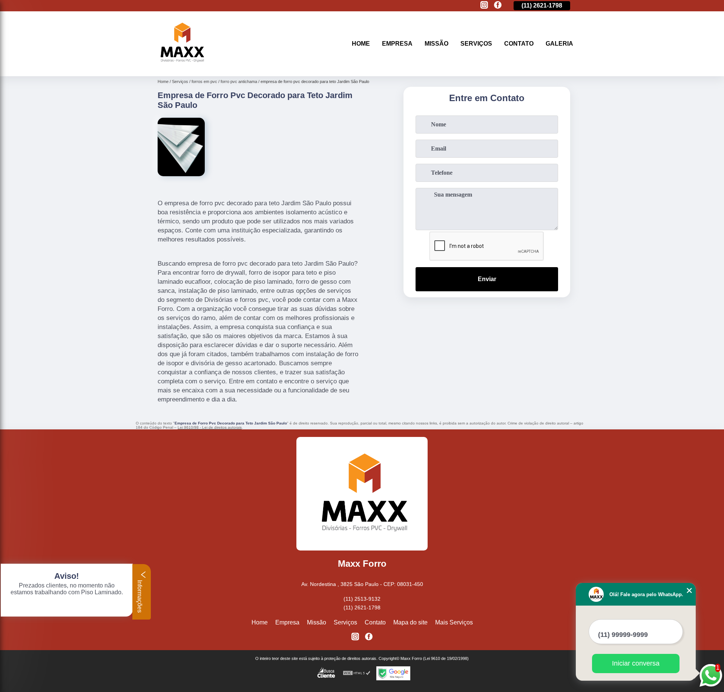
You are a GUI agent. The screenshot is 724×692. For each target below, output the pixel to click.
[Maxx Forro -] (181, 66)
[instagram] (484, 5)
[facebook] (498, 5)
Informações (140, 595)
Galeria (559, 43)
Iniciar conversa (636, 663)
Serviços (476, 43)
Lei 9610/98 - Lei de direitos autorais (210, 427)
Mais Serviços (454, 622)
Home (361, 43)
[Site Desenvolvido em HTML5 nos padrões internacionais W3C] (357, 673)
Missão (436, 43)
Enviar (487, 279)
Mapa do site (410, 622)
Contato (519, 43)
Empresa (397, 43)
